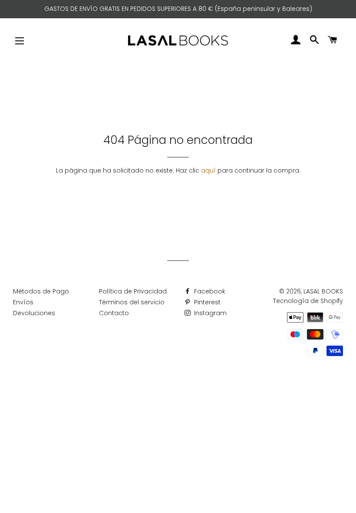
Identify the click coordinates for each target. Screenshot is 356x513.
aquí (208, 170)
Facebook (208, 291)
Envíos (23, 302)
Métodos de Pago (41, 291)
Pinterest (206, 302)
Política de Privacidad (133, 291)
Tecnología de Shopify (308, 300)
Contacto (114, 313)
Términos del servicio (132, 302)
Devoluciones (34, 313)
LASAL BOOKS (323, 291)
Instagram (209, 313)
